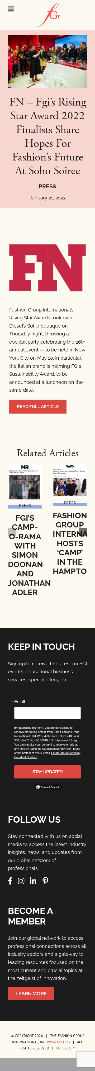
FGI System (65, 1048)
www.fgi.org (58, 1042)
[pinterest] (45, 881)
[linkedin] (33, 881)
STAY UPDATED (47, 772)
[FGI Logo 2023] (47, 5)
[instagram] (21, 881)
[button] (12, 532)
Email (19, 702)
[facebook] (10, 881)
